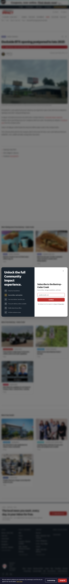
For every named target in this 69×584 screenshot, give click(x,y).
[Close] (63, 270)
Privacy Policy (61, 304)
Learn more (19, 581)
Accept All (62, 580)
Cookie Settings (51, 580)
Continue (51, 299)
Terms (55, 304)
